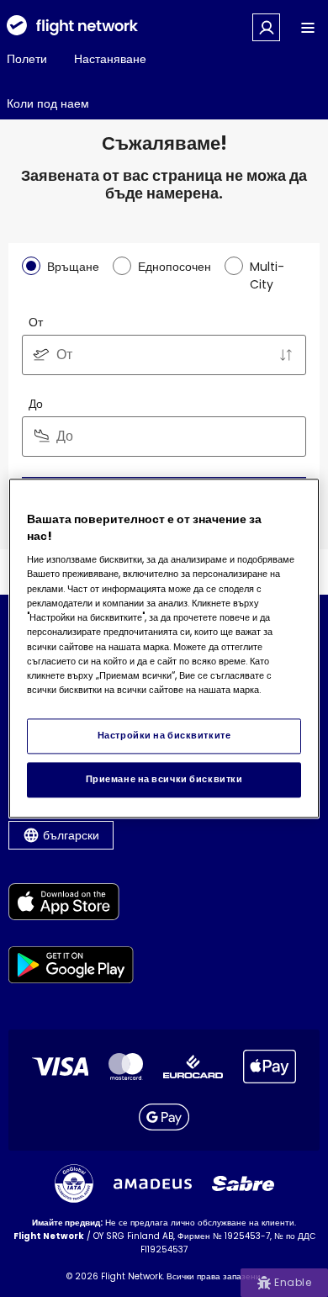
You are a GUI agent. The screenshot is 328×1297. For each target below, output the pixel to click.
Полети (27, 58)
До (36, 403)
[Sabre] (243, 1183)
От (36, 322)
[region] (164, 648)
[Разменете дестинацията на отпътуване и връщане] (285, 354)
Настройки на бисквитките (164, 736)
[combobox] (164, 355)
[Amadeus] (153, 1183)
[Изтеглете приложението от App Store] (71, 904)
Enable (292, 1282)
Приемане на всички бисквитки (164, 779)
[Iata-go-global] (74, 1183)
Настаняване (110, 58)
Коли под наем (48, 103)
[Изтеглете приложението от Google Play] (71, 967)
